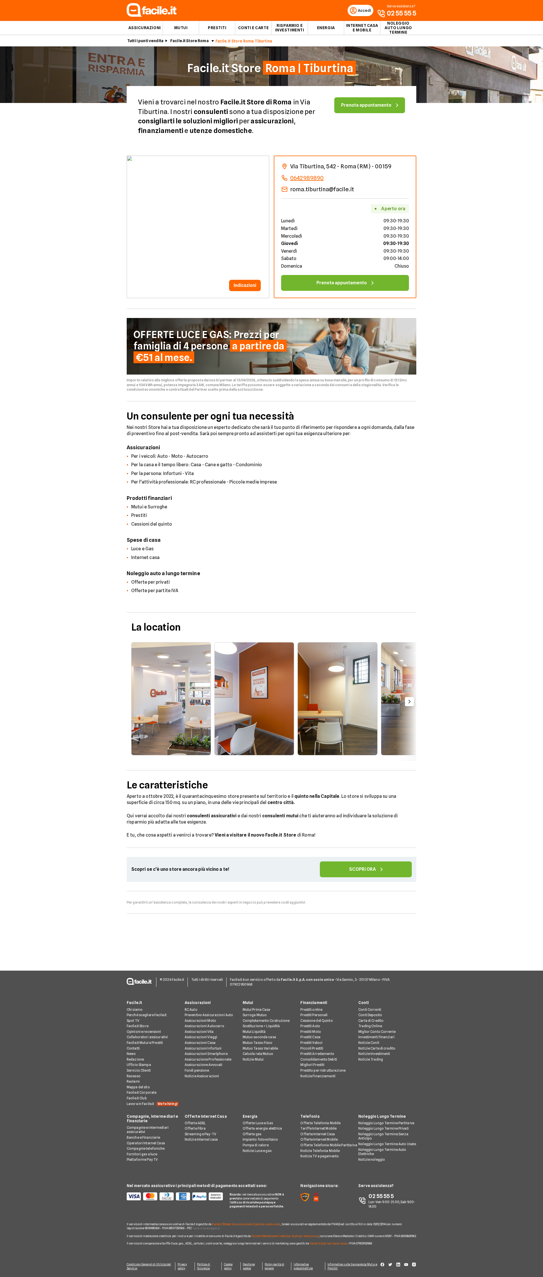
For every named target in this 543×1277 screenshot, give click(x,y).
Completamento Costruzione (266, 1020)
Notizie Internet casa (201, 1139)
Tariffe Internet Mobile (318, 1128)
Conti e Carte (253, 27)
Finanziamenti (313, 1002)
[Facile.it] (151, 15)
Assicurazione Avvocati (204, 1065)
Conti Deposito (370, 1015)
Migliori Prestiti (312, 1065)
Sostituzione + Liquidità (261, 1026)
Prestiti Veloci (311, 1042)
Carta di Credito (370, 1020)
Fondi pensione (197, 1070)
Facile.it (134, 1002)
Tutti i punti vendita (145, 40)
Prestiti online (311, 1009)
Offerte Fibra (195, 1128)
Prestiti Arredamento (317, 1054)
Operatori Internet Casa (146, 1143)
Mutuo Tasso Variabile (260, 1048)
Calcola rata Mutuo (258, 1054)
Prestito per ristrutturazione (322, 1070)
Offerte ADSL (195, 1123)
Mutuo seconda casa (259, 1037)
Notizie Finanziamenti (317, 1076)
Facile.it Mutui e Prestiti (145, 1042)
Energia (326, 27)
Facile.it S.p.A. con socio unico (328, 1243)
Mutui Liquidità (254, 1031)
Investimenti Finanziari (376, 1037)
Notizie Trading (370, 1059)
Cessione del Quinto (316, 1020)
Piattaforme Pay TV (142, 1159)
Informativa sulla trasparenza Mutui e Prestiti (352, 1266)
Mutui (181, 27)
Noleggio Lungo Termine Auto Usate (387, 1144)
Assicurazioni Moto (200, 1020)
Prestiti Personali (313, 1015)
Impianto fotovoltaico (260, 1139)
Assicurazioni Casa (200, 1042)
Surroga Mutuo (255, 1015)
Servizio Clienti (139, 1070)
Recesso (134, 1076)
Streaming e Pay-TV (200, 1134)
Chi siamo (135, 1009)
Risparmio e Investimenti (289, 27)
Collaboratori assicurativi (147, 1037)
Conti (363, 1002)
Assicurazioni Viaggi (201, 1037)
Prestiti (217, 27)
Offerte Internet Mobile (319, 1139)
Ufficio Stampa (139, 1065)
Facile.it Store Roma (189, 40)
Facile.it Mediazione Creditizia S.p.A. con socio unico (284, 1236)
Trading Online (370, 1026)
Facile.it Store (137, 1026)
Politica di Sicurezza (203, 1266)
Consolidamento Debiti (318, 1059)
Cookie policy (228, 1266)
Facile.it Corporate (141, 1092)
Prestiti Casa (310, 1037)
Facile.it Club (137, 1098)
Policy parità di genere (274, 1266)
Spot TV (133, 1020)
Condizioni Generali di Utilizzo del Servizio (149, 1266)
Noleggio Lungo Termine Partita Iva (386, 1123)
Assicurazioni (144, 27)
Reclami (133, 1081)
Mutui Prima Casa (256, 1009)
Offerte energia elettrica (262, 1128)
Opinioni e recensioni (144, 1031)
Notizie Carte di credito (376, 1048)
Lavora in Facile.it (152, 1104)
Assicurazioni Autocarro (205, 1026)
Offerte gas (252, 1134)
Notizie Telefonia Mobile (320, 1151)
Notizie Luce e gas (257, 1151)
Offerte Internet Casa (206, 1116)
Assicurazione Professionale (208, 1059)
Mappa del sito (138, 1087)
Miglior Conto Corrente (377, 1031)
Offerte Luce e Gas (258, 1123)
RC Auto (191, 1009)
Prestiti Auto (310, 1026)
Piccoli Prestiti (311, 1048)
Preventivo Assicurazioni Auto (209, 1015)
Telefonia (309, 1116)
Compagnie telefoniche (146, 1148)
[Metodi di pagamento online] (175, 1196)
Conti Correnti (369, 1009)
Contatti (133, 1048)
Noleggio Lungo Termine (382, 1116)
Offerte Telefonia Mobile (320, 1123)
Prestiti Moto (310, 1031)
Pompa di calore (256, 1145)
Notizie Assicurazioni (202, 1076)
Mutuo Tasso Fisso (257, 1042)
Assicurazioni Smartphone (206, 1054)
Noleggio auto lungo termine (398, 28)
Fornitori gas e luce (142, 1154)
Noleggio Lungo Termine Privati (383, 1128)
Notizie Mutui (253, 1059)
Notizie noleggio (371, 1159)
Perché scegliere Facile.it (147, 1015)
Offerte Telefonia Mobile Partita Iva (328, 1145)
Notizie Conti (368, 1042)
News (131, 1054)
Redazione (135, 1059)
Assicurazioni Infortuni (203, 1048)
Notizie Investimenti (374, 1054)
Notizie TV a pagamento (319, 1156)
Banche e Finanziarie (143, 1137)
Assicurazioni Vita (199, 1031)
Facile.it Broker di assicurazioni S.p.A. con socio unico (246, 1224)
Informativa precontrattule (303, 1266)
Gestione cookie (249, 1266)
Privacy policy (182, 1266)
